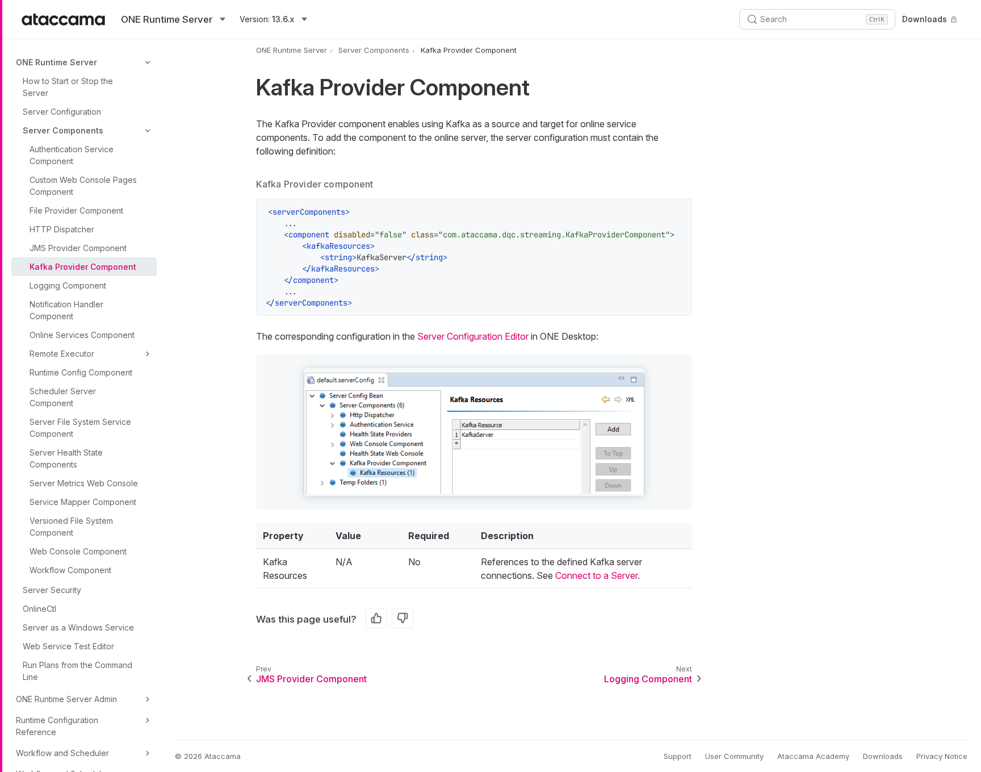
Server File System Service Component (80, 428)
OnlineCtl (39, 609)
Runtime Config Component (81, 372)
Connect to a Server (596, 575)
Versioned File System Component (71, 526)
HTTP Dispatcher (62, 229)
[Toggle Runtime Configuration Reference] (147, 720)
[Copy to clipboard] (677, 213)
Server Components (63, 130)
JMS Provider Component (78, 248)
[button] (474, 432)
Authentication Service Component (72, 155)
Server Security (52, 590)
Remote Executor (62, 353)
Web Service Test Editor (68, 646)
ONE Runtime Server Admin (66, 699)
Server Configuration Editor (473, 336)
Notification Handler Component (66, 310)
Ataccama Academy (813, 756)
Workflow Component (70, 570)
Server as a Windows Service (78, 627)
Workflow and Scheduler (62, 753)
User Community (734, 756)
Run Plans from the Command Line (77, 671)
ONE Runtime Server (56, 62)
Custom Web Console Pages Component (83, 186)
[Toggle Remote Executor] (147, 354)
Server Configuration (62, 111)
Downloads (924, 19)
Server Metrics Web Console (84, 483)
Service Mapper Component (83, 502)
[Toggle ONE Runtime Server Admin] (147, 699)
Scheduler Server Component (63, 397)
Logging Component (68, 285)
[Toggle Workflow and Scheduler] (147, 753)
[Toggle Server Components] (147, 130)
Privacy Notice (941, 756)
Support (677, 756)
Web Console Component (78, 551)
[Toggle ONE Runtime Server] (147, 62)
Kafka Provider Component (83, 267)
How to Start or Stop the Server (68, 87)
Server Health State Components (66, 458)
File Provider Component (76, 210)
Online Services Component (82, 335)
